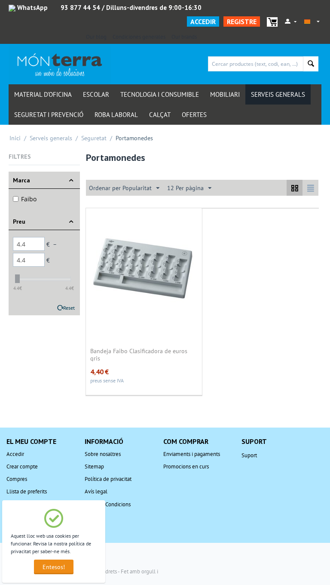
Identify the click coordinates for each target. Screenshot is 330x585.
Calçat (160, 115)
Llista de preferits (26, 491)
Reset (69, 308)
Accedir (203, 21)
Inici (15, 138)
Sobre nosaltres (103, 454)
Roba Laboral (116, 115)
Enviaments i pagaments (191, 454)
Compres (16, 479)
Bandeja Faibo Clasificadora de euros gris (138, 354)
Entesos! (54, 567)
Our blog (96, 36)
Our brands (184, 36)
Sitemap (94, 466)
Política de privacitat (108, 479)
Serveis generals (278, 94)
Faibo (29, 199)
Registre (242, 21)
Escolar (96, 94)
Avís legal (96, 491)
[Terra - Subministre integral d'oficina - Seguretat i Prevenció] (60, 64)
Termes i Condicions (108, 504)
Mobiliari (225, 94)
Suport (249, 455)
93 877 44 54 (80, 7)
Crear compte (22, 466)
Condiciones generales (139, 36)
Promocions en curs (186, 466)
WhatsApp (31, 7)
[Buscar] (310, 63)
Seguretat (94, 138)
